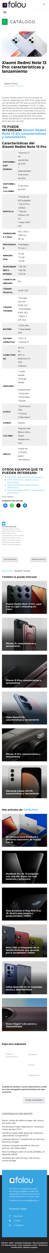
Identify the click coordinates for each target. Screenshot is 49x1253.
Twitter (17, 1221)
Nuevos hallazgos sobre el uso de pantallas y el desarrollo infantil (23, 1153)
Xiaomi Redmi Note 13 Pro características (12, 533)
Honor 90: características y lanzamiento (25, 477)
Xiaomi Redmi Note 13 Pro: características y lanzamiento (24, 67)
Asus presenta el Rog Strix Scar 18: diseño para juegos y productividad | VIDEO (23, 913)
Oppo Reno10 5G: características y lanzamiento (22, 718)
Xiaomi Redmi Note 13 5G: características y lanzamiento (24, 133)
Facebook (17, 1216)
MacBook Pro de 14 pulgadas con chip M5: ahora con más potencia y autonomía (22, 876)
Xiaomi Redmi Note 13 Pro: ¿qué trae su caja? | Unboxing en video (24, 606)
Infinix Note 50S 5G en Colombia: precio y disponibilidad (24, 988)
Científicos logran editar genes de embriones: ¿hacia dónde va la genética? (22, 1134)
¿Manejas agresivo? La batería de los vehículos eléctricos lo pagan (23, 1140)
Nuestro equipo (30, 1247)
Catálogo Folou (7, 529)
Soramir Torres (10, 83)
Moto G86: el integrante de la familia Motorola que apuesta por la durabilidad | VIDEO (22, 950)
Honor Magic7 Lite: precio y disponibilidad (21, 1025)
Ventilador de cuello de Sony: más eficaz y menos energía (21, 1159)
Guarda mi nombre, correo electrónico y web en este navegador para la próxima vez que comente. (24, 1089)
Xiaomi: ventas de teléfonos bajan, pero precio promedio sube (23, 1121)
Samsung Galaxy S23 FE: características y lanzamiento (23, 792)
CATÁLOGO (22, 21)
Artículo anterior (10, 559)
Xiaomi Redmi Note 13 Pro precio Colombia (12, 540)
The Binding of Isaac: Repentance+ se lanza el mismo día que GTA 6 (23, 1128)
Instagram (18, 1225)
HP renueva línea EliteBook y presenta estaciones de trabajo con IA (23, 839)
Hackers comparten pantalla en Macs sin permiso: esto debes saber (20, 1146)
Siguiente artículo (38, 559)
